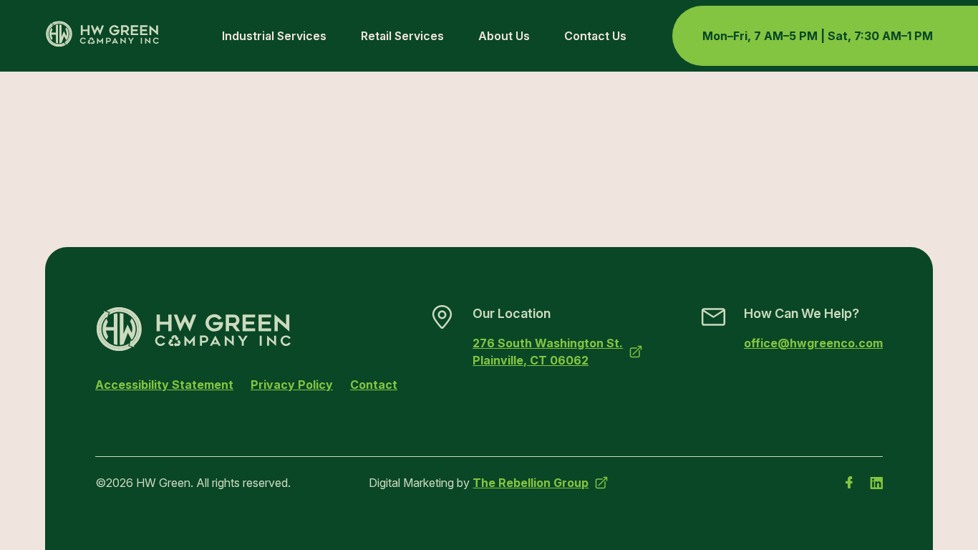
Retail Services (402, 36)
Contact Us (595, 36)
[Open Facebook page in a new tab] (849, 482)
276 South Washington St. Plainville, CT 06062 (548, 351)
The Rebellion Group (531, 483)
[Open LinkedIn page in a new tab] (876, 482)
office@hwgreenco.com (813, 343)
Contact (373, 384)
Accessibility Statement (164, 384)
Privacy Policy (292, 384)
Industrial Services (274, 36)
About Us (504, 36)
